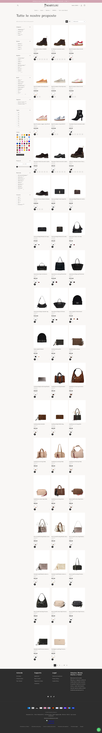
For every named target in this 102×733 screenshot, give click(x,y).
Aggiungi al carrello (48, 26)
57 (64, 665)
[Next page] (67, 665)
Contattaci (36, 683)
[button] (17, 5)
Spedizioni (36, 676)
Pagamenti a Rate (38, 681)
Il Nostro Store (19, 678)
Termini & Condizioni (57, 676)
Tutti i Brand (19, 681)
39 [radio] (72, 59)
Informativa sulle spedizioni (63, 726)
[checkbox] (17, 135)
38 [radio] (39, 59)
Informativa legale (74, 726)
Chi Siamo (18, 676)
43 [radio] (59, 59)
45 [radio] (64, 59)
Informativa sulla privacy (36, 726)
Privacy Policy (55, 678)
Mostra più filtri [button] (20, 154)
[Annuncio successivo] (85, 1)
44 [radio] (62, 59)
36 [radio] (34, 59)
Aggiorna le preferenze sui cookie (51, 718)
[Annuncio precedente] (16, 1)
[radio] (35, 56)
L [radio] (72, 321)
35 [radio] (70, 134)
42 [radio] (57, 59)
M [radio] (34, 359)
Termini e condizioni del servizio (49, 726)
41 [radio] (37, 171)
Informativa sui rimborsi (24, 726)
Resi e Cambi (37, 678)
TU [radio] (52, 209)
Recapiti (81, 726)
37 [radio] (37, 59)
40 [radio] (44, 59)
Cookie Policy (55, 681)
